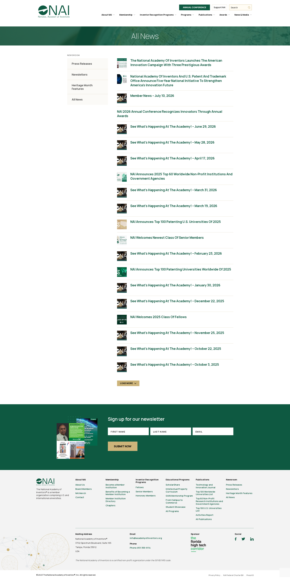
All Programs (172, 511)
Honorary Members (146, 495)
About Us (80, 484)
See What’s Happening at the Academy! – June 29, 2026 (173, 126)
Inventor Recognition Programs (157, 14)
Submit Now (122, 446)
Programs (186, 14)
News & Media (241, 14)
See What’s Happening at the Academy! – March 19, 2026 (173, 206)
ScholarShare (173, 484)
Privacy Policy (214, 575)
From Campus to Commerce (174, 501)
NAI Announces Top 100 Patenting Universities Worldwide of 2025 (180, 269)
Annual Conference (194, 7)
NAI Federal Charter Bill (233, 575)
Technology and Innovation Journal (205, 486)
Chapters (110, 505)
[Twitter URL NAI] (243, 539)
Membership (125, 14)
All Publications (204, 519)
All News (77, 99)
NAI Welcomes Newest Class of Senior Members (167, 237)
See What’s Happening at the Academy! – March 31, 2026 (173, 190)
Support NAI (219, 7)
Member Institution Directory (116, 500)
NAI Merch (80, 493)
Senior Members (144, 491)
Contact (79, 497)
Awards (223, 14)
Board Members (83, 489)
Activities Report (204, 515)
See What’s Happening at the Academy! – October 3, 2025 (174, 364)
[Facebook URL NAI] (236, 539)
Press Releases (82, 63)
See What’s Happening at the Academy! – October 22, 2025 (175, 349)
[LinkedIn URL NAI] (252, 539)
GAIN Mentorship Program (179, 495)
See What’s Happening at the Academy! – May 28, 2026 (172, 142)
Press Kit (250, 575)
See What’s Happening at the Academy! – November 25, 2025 (177, 333)
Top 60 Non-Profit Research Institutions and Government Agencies (209, 501)
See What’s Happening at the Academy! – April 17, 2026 (172, 158)
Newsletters (79, 74)
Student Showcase (175, 506)
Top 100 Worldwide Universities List (205, 493)
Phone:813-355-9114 (140, 547)
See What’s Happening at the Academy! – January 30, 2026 (175, 285)
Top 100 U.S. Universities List (209, 509)
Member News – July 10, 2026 (152, 96)
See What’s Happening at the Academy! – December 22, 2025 (177, 301)
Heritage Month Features (82, 87)
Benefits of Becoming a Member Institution (118, 493)
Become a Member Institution (115, 486)
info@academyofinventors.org (146, 538)
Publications (205, 14)
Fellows (140, 487)
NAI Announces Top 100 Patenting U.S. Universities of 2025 (175, 222)
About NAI (107, 14)
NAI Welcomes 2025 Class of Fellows (158, 317)
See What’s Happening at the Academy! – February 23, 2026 (176, 253)
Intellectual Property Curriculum (176, 490)
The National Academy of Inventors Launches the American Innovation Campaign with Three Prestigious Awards (176, 62)
